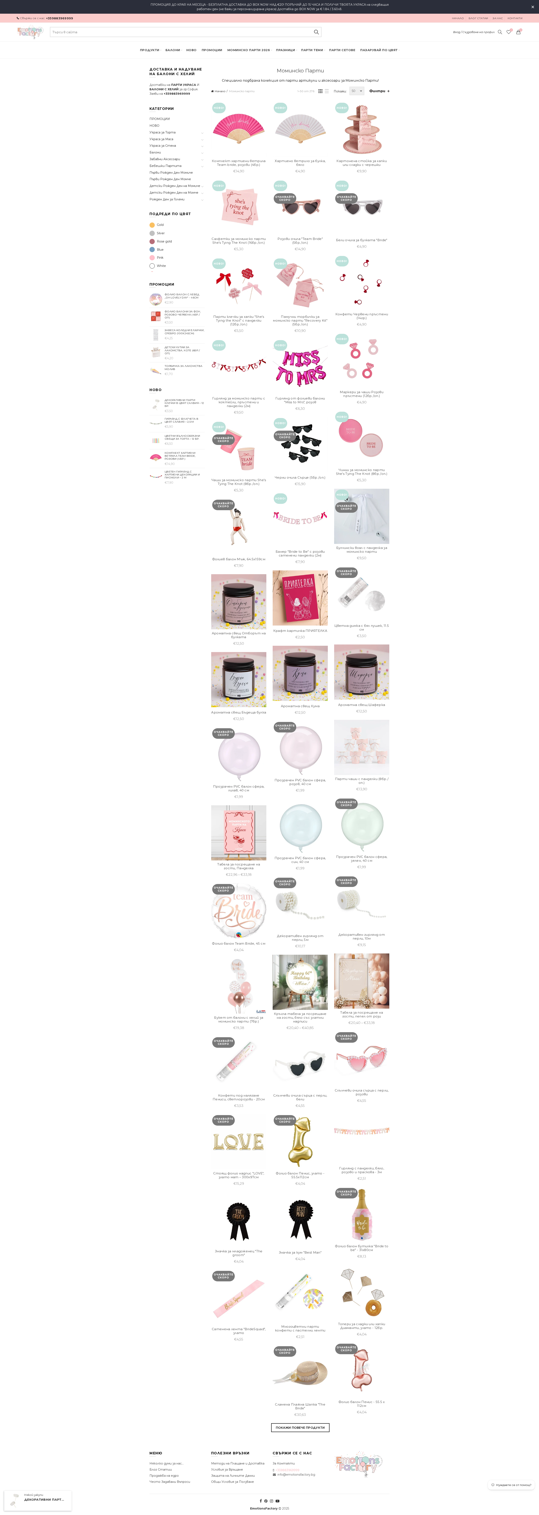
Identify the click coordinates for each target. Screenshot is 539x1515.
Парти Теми (312, 50)
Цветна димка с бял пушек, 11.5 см (361, 627)
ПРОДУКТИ (149, 50)
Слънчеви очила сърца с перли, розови (362, 1092)
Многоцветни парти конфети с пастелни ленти (300, 1328)
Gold (160, 225)
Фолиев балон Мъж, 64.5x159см (238, 559)
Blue (160, 250)
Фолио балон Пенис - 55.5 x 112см (362, 1404)
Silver (161, 233)
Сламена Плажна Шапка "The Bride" (300, 1406)
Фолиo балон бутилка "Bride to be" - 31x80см (361, 1248)
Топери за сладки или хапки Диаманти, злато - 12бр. (361, 1326)
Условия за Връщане (227, 1469)
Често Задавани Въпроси (169, 1482)
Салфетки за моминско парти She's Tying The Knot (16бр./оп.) (239, 241)
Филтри (377, 91)
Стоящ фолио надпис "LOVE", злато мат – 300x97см (238, 1175)
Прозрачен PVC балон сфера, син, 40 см (300, 860)
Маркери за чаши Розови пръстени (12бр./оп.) (361, 394)
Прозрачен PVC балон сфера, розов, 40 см (300, 782)
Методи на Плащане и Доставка (237, 1463)
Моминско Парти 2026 (248, 50)
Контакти (515, 18)
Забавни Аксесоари (164, 159)
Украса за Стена (162, 146)
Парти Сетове (342, 50)
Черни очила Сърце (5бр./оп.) (300, 477)
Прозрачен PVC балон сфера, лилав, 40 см (238, 788)
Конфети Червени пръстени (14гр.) (361, 316)
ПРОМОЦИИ (212, 50)
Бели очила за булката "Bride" (361, 240)
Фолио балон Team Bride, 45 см (238, 943)
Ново (191, 50)
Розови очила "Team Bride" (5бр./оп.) (300, 241)
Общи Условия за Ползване (232, 1482)
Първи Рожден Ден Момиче (171, 172)
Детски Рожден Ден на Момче (173, 192)
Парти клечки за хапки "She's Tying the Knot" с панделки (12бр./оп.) (238, 320)
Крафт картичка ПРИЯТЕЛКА (300, 631)
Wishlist (511, 30)
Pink (160, 258)
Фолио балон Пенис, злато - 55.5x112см (300, 1175)
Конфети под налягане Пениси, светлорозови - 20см (239, 1097)
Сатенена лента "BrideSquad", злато (238, 1331)
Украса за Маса (161, 139)
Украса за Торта (162, 132)
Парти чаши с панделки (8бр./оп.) (361, 781)
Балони (172, 50)
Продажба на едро (164, 1476)
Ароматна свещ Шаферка (361, 705)
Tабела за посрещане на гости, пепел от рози (361, 1014)
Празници (285, 50)
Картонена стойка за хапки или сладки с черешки (361, 163)
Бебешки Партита (165, 166)
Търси (316, 32)
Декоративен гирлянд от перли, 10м (361, 936)
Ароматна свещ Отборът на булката (239, 635)
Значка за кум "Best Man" (300, 1252)
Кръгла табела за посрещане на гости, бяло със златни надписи (300, 1017)
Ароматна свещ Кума (300, 706)
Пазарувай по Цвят (379, 50)
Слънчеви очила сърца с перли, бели (300, 1097)
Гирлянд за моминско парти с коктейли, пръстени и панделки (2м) (238, 402)
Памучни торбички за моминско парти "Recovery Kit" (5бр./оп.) (300, 320)
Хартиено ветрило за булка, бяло (300, 163)
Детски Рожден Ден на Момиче (174, 186)
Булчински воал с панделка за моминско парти (361, 550)
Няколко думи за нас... (166, 1463)
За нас (498, 18)
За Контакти (284, 1463)
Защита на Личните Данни (233, 1476)
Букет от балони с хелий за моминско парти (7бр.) (238, 1019)
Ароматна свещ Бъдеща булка (238, 712)
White (161, 266)
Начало (458, 18)
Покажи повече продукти (300, 1428)
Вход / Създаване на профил (474, 32)
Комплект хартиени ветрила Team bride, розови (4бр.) (239, 163)
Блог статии (478, 18)
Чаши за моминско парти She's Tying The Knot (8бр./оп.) (238, 482)
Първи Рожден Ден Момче (170, 179)
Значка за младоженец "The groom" (239, 1253)
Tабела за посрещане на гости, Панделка (238, 866)
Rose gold (164, 241)
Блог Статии (160, 1469)
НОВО (154, 126)
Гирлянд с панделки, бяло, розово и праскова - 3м (361, 1170)
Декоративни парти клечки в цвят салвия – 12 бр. (45, 1500)
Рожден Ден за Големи (166, 199)
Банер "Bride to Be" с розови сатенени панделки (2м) (300, 553)
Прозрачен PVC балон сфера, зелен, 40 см (361, 859)
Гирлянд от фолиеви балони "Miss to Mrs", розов (300, 400)
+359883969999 (59, 18)
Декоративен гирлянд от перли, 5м (300, 938)
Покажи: (340, 91)
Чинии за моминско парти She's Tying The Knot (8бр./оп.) (361, 472)
